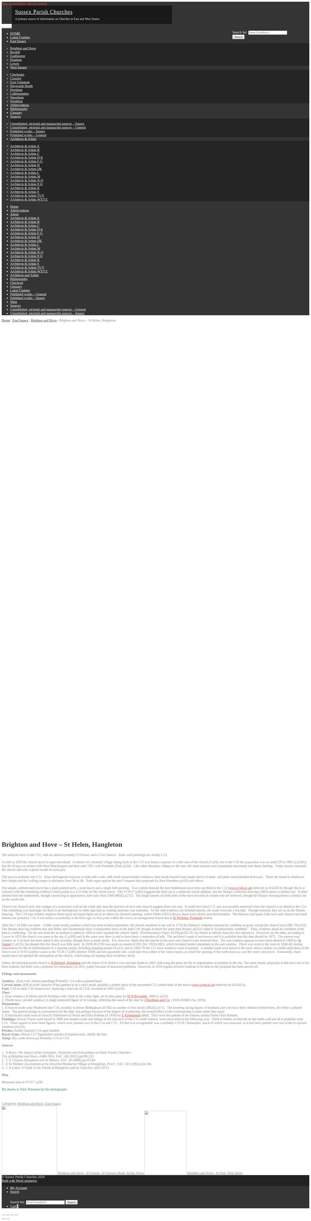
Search (238, 37)
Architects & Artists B (25, 150)
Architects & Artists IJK (26, 169)
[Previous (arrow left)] (3, 1218)
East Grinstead (20, 82)
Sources (15, 116)
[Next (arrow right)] (7, 1218)
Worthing (16, 101)
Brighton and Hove (23, 48)
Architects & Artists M (25, 176)
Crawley (16, 78)
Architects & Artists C (25, 154)
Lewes (14, 63)
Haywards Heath (21, 86)
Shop (13, 302)
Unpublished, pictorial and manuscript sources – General (48, 127)
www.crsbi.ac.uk (203, 985)
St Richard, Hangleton (66, 963)
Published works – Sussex (27, 131)
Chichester (17, 74)
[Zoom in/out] (16, 1214)
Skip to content (37, 3)
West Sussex (18, 67)
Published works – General (28, 135)
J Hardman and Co (156, 1000)
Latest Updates (20, 37)
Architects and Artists (24, 275)
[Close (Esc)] (3, 1214)
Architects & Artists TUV (27, 195)
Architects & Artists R (25, 188)
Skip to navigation (14, 3)
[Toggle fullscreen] (12, 1214)
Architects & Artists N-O (26, 180)
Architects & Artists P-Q (26, 184)
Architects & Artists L (24, 173)
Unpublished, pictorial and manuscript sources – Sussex (47, 123)
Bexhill (15, 52)
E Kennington (131, 1015)
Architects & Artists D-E (26, 157)
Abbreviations (19, 105)
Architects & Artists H (25, 165)
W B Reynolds (137, 996)
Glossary (16, 112)
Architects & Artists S (24, 192)
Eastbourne (17, 56)
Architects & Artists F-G (26, 161)
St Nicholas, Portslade (187, 918)
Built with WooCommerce (19, 1180)
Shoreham (17, 97)
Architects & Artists (23, 139)
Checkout (16, 283)
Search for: (240, 32)
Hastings (16, 60)
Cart (14, 1206)
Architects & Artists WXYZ (29, 199)
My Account (18, 1188)
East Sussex (18, 41)
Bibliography (19, 109)
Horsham (16, 90)
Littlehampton (19, 93)
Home (14, 206)
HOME (15, 33)
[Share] (7, 1214)
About (14, 214)
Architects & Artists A (25, 146)
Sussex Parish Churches (44, 12)
